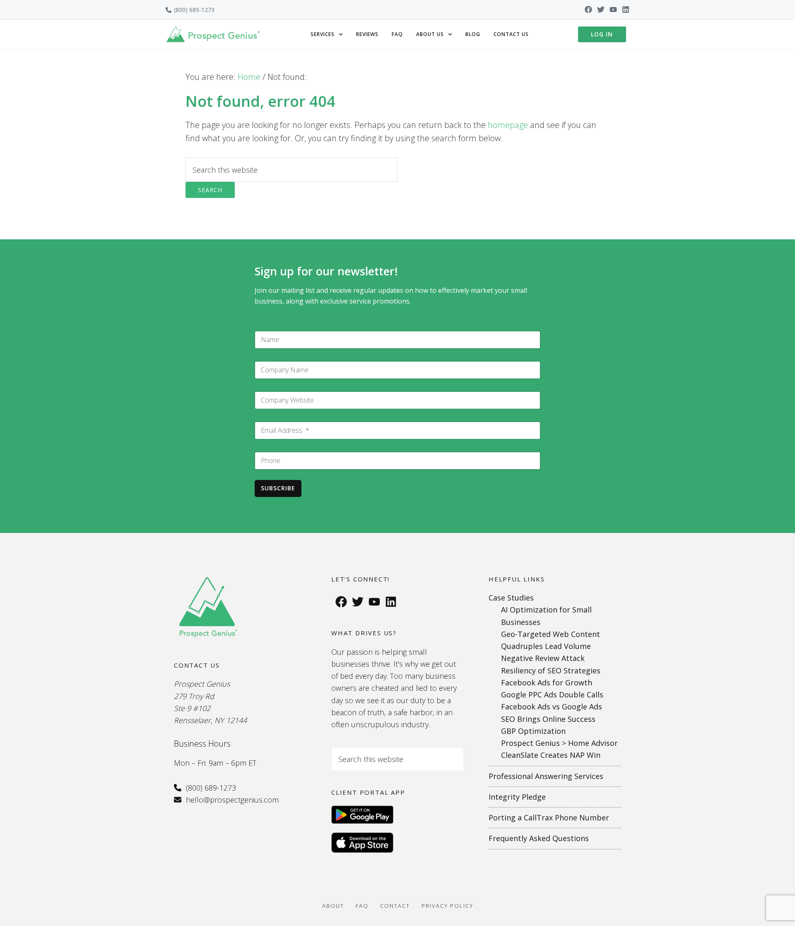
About (333, 905)
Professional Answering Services (546, 776)
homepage (508, 124)
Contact (395, 905)
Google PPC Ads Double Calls (552, 694)
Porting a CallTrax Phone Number (549, 817)
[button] (326, 34)
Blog (472, 34)
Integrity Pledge (517, 797)
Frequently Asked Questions (539, 838)
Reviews (367, 34)
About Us (430, 34)
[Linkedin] (625, 9)
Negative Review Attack (543, 658)
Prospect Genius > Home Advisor (559, 743)
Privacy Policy (447, 905)
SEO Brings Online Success (548, 719)
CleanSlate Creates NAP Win (550, 755)
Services (323, 34)
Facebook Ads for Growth (546, 682)
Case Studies (511, 598)
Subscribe (278, 488)
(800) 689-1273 (194, 10)
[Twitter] (601, 9)
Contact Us (511, 34)
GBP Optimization (533, 731)
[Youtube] (613, 9)
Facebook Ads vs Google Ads (551, 706)
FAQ (397, 34)
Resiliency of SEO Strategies (550, 670)
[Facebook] (588, 9)
